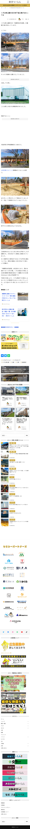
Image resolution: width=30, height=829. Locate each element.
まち (28, 19)
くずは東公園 (6, 362)
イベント (3, 736)
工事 (18, 362)
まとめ (2, 728)
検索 (27, 435)
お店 (2, 730)
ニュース (3, 721)
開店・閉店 (3, 723)
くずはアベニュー (7, 360)
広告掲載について (4, 811)
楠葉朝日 (24, 362)
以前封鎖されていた (7, 170)
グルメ (2, 725)
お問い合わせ (4, 748)
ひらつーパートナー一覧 (6, 652)
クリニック (3, 734)
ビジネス (3, 739)
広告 (2, 745)
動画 (2, 732)
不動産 (2, 743)
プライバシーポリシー (5, 807)
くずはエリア (17, 360)
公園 (13, 362)
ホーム (2, 719)
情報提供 (3, 803)
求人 (2, 741)
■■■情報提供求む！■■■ (10, 327)
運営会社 (3, 809)
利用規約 (3, 805)
